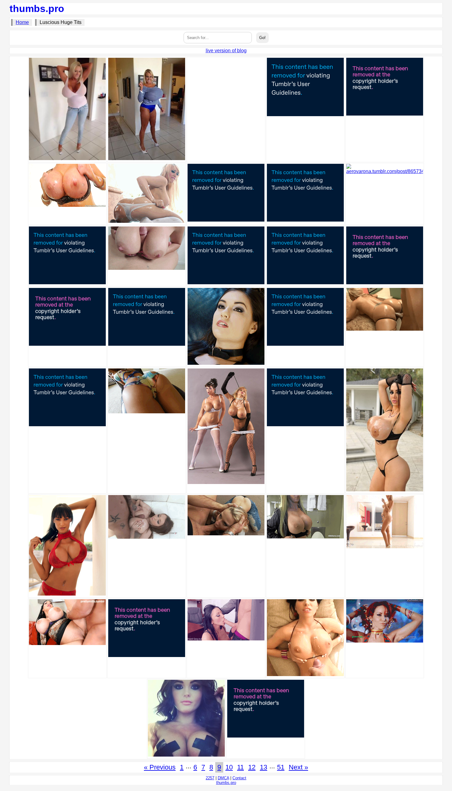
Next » (298, 767)
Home (22, 22)
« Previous (160, 767)
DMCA (223, 778)
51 (280, 767)
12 (252, 767)
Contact (239, 778)
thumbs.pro (37, 8)
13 (263, 767)
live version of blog (226, 50)
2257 (210, 778)
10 (229, 767)
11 (240, 767)
